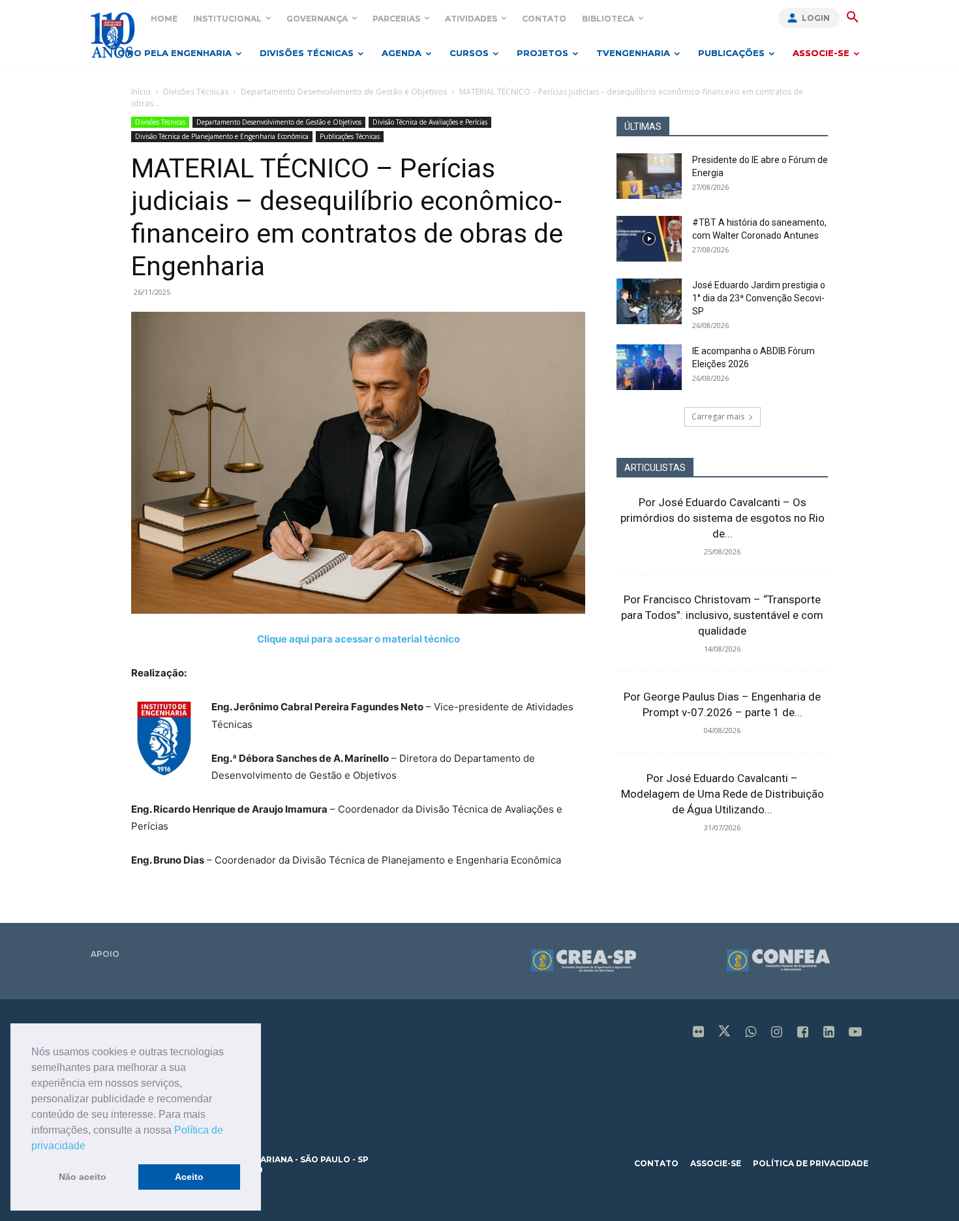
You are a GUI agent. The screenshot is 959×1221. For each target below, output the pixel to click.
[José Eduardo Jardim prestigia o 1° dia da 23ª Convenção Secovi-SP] (649, 301)
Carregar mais (718, 416)
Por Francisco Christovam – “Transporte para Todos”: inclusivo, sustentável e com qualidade (722, 615)
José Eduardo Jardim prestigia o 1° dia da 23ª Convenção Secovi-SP (758, 298)
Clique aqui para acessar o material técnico (358, 639)
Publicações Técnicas (350, 136)
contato (656, 1163)
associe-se (715, 1163)
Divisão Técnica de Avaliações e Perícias (430, 122)
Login (816, 18)
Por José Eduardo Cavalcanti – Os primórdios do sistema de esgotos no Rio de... (722, 518)
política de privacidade (810, 1163)
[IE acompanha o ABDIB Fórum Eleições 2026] (649, 367)
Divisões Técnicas (195, 91)
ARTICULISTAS (655, 467)
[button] (90, 1147)
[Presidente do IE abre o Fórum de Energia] (649, 176)
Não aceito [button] (82, 1176)
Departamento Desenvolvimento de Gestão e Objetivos (344, 91)
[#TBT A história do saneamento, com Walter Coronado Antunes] (649, 239)
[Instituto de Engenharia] (112, 35)
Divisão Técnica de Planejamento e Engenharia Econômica (222, 136)
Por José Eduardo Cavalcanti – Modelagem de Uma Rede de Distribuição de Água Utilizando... (722, 794)
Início (141, 91)
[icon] (699, 1032)
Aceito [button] (189, 1176)
